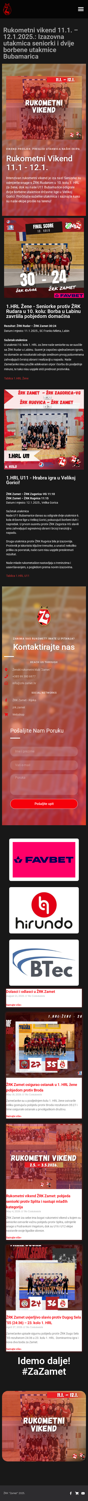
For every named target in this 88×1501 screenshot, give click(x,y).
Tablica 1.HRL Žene (16, 378)
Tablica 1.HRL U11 (17, 575)
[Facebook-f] (70, 1493)
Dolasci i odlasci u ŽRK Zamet (30, 991)
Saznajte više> (13, 1005)
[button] (80, 9)
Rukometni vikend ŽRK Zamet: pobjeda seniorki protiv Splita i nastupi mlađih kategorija (38, 1201)
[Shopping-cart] (76, 1493)
